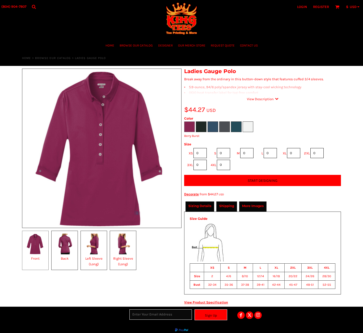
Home (26, 58)
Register (321, 7)
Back (65, 258)
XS (191, 153)
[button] (34, 7)
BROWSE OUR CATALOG (53, 58)
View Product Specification (206, 302)
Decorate (191, 194)
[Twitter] (249, 315)
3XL (190, 165)
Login (302, 7)
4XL (213, 165)
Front (35, 258)
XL (284, 153)
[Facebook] (241, 315)
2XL (307, 153)
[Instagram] (258, 315)
